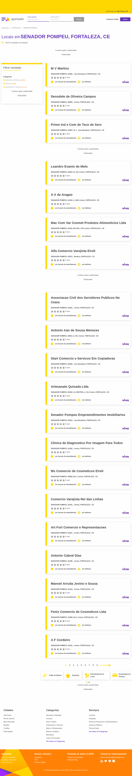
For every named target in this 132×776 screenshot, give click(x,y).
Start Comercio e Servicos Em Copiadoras (83, 358)
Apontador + (39, 757)
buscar (79, 19)
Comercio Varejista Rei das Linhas (77, 499)
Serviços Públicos (95, 725)
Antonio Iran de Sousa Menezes (75, 330)
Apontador (5, 28)
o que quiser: (32, 17)
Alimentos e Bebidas (53, 715)
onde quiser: (55, 17)
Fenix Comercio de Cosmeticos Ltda (78, 612)
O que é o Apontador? (9, 757)
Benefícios (50, 735)
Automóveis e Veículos (54, 725)
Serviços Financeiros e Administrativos (103, 722)
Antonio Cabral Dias (66, 555)
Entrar (125, 19)
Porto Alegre (8, 731)
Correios (92, 715)
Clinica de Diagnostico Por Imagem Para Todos (87, 443)
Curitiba (6, 728)
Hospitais (92, 718)
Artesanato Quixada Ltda (69, 386)
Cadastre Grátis (112, 19)
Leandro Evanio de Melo (69, 166)
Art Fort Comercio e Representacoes (78, 527)
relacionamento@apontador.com (112, 757)
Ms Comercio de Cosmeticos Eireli (77, 471)
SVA (36, 760)
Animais (49, 718)
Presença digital (40, 762)
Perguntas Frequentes (9, 760)
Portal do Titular (73, 760)
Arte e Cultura (51, 722)
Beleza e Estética (52, 731)
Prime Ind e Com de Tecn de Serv (76, 124)
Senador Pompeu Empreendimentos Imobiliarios (88, 415)
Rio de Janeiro (9, 718)
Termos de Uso (7, 762)
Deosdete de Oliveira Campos (73, 96)
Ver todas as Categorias (55, 741)
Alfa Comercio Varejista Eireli (73, 251)
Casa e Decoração (53, 738)
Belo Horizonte (9, 722)
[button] (87, 682)
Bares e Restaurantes (54, 728)
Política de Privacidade (75, 757)
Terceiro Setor (94, 728)
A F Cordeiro (60, 640)
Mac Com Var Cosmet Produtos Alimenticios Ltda (88, 223)
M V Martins (60, 68)
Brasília (6, 725)
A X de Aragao (61, 194)
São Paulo (7, 715)
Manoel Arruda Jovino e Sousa (74, 583)
